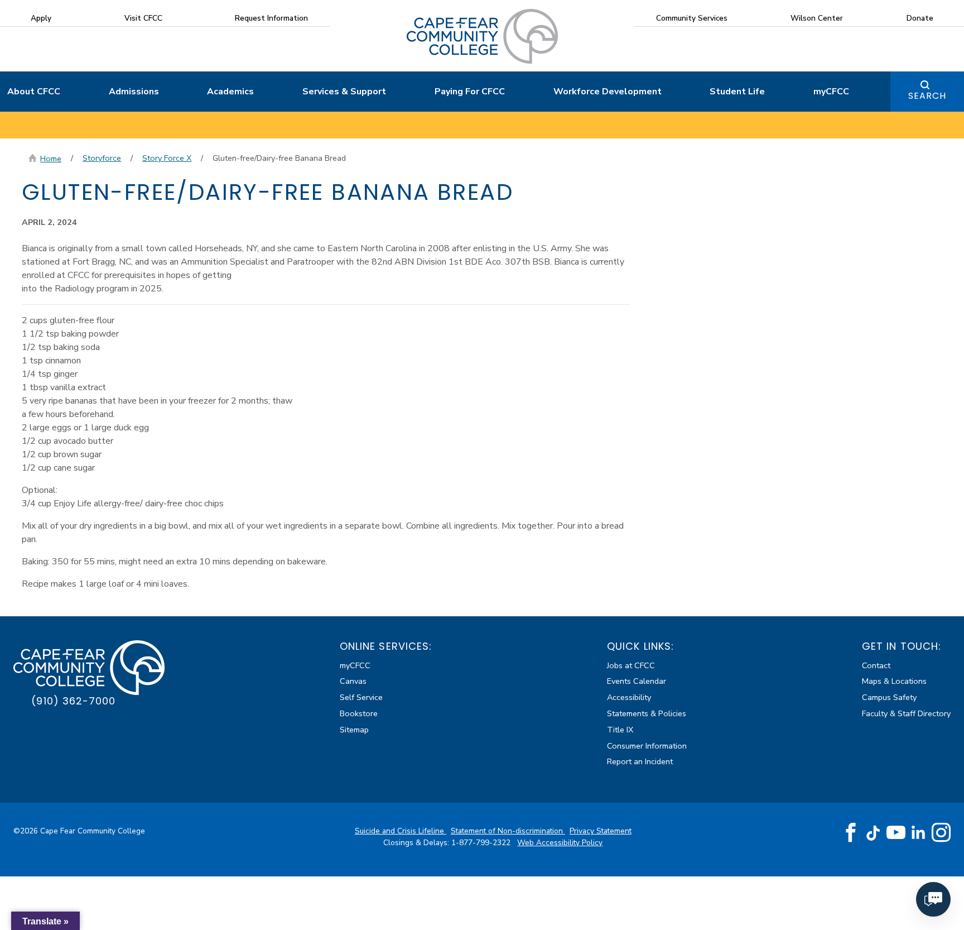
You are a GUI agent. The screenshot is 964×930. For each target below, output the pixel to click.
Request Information (271, 18)
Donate (920, 18)
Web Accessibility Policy (559, 842)
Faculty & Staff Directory (906, 713)
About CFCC (33, 91)
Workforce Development (607, 91)
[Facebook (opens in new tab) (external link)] (850, 833)
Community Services (691, 18)
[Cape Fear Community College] (482, 36)
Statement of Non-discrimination (508, 831)
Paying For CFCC (470, 91)
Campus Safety (889, 697)
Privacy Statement (601, 831)
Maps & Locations (894, 681)
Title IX (620, 729)
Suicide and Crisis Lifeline (400, 831)
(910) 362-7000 (73, 701)
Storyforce (102, 158)
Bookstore (359, 713)
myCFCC (831, 91)
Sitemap (354, 729)
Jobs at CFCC (631, 665)
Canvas (353, 681)
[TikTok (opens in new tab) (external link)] (873, 832)
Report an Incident (640, 761)
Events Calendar (636, 681)
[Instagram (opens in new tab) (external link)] (941, 833)
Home (50, 158)
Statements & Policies (646, 713)
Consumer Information (647, 745)
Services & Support (344, 91)
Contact (876, 665)
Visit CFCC (143, 18)
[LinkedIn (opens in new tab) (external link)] (918, 832)
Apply (41, 18)
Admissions (134, 91)
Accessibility (629, 697)
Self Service (361, 697)
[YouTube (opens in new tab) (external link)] (895, 833)
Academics (230, 91)
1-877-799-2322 (482, 842)
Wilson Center (817, 18)
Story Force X (166, 158)
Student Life (737, 91)
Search (927, 95)
